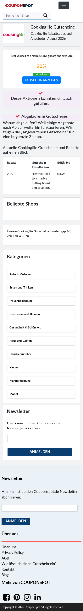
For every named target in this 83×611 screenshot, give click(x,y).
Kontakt (8, 569)
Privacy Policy (13, 553)
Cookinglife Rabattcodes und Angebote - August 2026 (51, 36)
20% (41, 66)
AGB (5, 558)
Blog (5, 575)
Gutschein (41, 74)
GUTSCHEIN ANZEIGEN (41, 80)
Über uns (9, 547)
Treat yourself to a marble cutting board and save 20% (41, 56)
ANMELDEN (40, 452)
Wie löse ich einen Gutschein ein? (29, 564)
